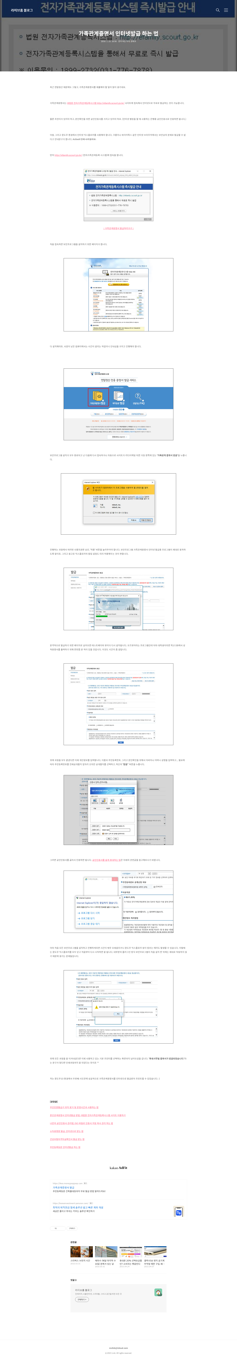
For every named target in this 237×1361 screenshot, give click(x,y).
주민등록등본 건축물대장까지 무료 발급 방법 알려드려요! (79, 1191)
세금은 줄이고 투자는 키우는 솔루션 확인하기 (74, 1211)
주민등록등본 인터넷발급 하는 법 (65, 1147)
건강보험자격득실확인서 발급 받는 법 (67, 1139)
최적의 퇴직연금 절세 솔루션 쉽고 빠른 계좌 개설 (78, 1207)
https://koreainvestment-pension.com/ (70, 1203)
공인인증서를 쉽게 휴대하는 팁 (106, 860)
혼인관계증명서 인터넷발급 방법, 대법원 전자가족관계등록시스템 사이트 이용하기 (88, 1115)
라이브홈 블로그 (22, 10)
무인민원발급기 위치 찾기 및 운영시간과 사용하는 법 (74, 1107)
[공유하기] (59, 1228)
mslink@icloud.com (118, 1347)
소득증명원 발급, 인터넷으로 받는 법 (66, 1131)
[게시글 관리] (62, 1228)
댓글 (73, 1280)
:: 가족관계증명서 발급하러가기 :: (118, 228)
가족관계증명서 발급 (63, 1187)
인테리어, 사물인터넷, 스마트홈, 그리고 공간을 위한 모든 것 (98, 1293)
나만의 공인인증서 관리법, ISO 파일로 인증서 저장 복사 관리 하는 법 (81, 1123)
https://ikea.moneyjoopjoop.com (67, 1183)
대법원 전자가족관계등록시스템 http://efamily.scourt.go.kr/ (95, 103)
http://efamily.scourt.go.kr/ (68, 155)
